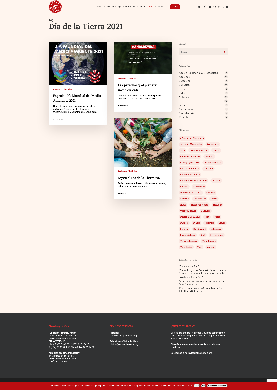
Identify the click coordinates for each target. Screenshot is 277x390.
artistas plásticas (199, 150)
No (203, 386)
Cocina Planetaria (189, 168)
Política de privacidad (217, 386)
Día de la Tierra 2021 (190, 192)
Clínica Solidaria (212, 162)
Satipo (222, 222)
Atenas (216, 150)
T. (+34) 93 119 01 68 (59, 347)
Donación (184, 84)
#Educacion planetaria (192, 138)
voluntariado (209, 241)
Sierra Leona (186, 109)
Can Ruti (209, 156)
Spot (203, 235)
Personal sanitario (190, 216)
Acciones (57, 89)
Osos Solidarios (188, 210)
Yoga (199, 247)
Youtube (211, 247)
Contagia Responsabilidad (193, 180)
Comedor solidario (190, 174)
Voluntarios (186, 247)
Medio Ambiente (199, 204)
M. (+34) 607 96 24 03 (83, 347)
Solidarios (216, 229)
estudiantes (200, 198)
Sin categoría (186, 113)
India (182, 93)
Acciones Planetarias (191, 144)
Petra (217, 216)
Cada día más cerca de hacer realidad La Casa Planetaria (201, 283)
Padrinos (205, 210)
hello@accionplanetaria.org (123, 335)
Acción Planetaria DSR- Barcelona (198, 72)
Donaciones (199, 186)
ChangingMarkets (189, 162)
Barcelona (184, 80)
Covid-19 (216, 180)
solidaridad (199, 229)
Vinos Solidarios (188, 241)
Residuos (209, 222)
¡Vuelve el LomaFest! (191, 277)
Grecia (182, 88)
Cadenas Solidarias (190, 156)
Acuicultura (213, 144)
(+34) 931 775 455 (58, 361)
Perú (181, 101)
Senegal (184, 229)
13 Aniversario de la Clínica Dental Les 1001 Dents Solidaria (201, 289)
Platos (196, 222)
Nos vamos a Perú (189, 266)
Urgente (183, 117)
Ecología (210, 192)
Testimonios (216, 235)
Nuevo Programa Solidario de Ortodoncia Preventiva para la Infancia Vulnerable (202, 272)
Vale (197, 386)
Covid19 (184, 186)
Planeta (184, 222)
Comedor (208, 168)
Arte (182, 150)
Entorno (184, 198)
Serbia (182, 105)
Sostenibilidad (188, 235)
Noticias (68, 89)
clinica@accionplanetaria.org (124, 344)
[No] (273, 386)
